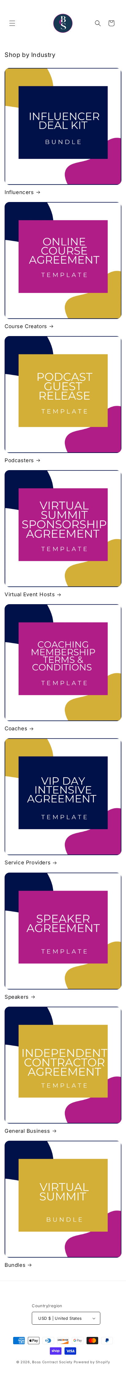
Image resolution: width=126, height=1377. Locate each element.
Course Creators (26, 326)
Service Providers (27, 862)
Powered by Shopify (92, 1362)
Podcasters (19, 460)
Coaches (16, 728)
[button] (12, 23)
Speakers (17, 997)
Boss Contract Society (52, 1362)
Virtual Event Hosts (30, 594)
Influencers (19, 192)
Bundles (15, 1265)
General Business (27, 1131)
